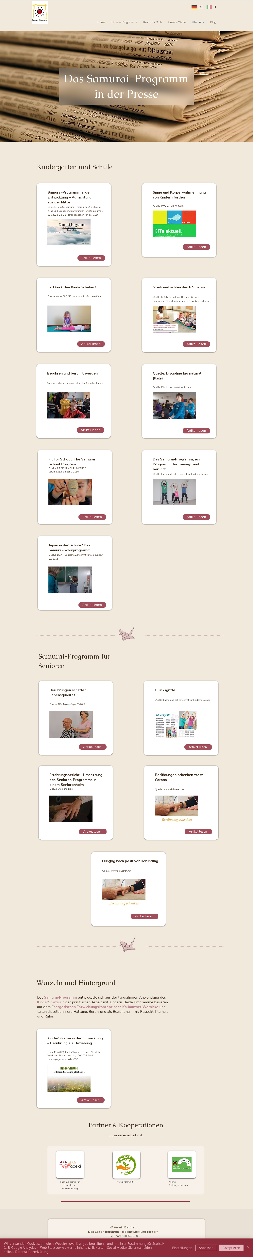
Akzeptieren (231, 1248)
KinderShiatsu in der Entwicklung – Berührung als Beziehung (75, 1040)
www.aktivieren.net (173, 789)
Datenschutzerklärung (31, 1252)
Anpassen (206, 1248)
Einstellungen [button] (182, 1248)
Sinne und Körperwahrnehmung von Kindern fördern (179, 195)
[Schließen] (248, 1248)
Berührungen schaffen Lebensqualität (67, 692)
